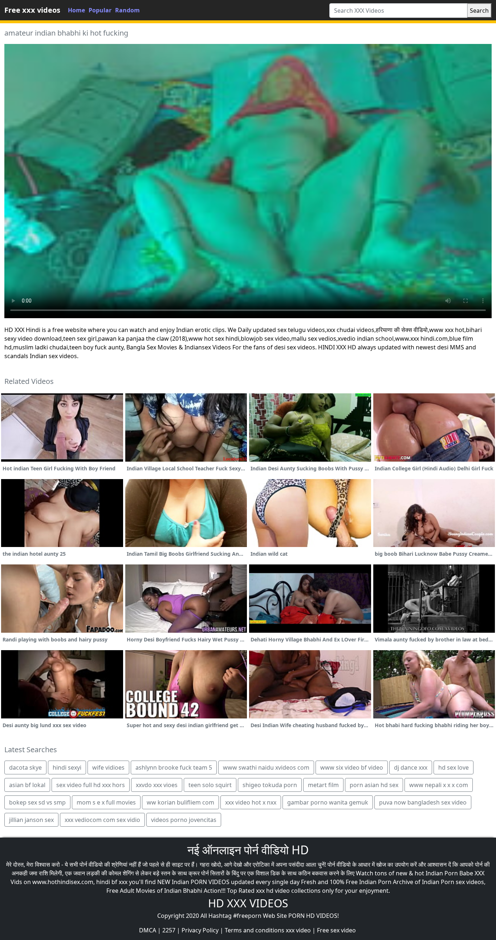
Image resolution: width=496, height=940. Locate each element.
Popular (100, 10)
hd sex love (453, 767)
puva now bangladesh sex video (423, 802)
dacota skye (25, 767)
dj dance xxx (410, 767)
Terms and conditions (254, 930)
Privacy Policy (200, 930)
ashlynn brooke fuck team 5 (173, 767)
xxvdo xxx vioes (157, 785)
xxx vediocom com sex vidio (102, 820)
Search (479, 11)
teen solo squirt (210, 785)
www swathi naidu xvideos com (266, 767)
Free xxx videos (32, 10)
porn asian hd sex (374, 785)
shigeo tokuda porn (270, 785)
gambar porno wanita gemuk (327, 802)
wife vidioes (108, 767)
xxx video (298, 930)
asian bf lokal (27, 785)
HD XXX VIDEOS (248, 903)
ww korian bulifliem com (180, 802)
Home (76, 10)
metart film (323, 785)
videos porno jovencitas (183, 820)
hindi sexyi (67, 767)
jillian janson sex (31, 820)
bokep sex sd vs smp (37, 802)
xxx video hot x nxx (250, 802)
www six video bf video (351, 767)
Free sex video (336, 930)
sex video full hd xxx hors (90, 785)
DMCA (147, 930)
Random (127, 10)
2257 (168, 930)
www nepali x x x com (438, 785)
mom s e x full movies (106, 802)
